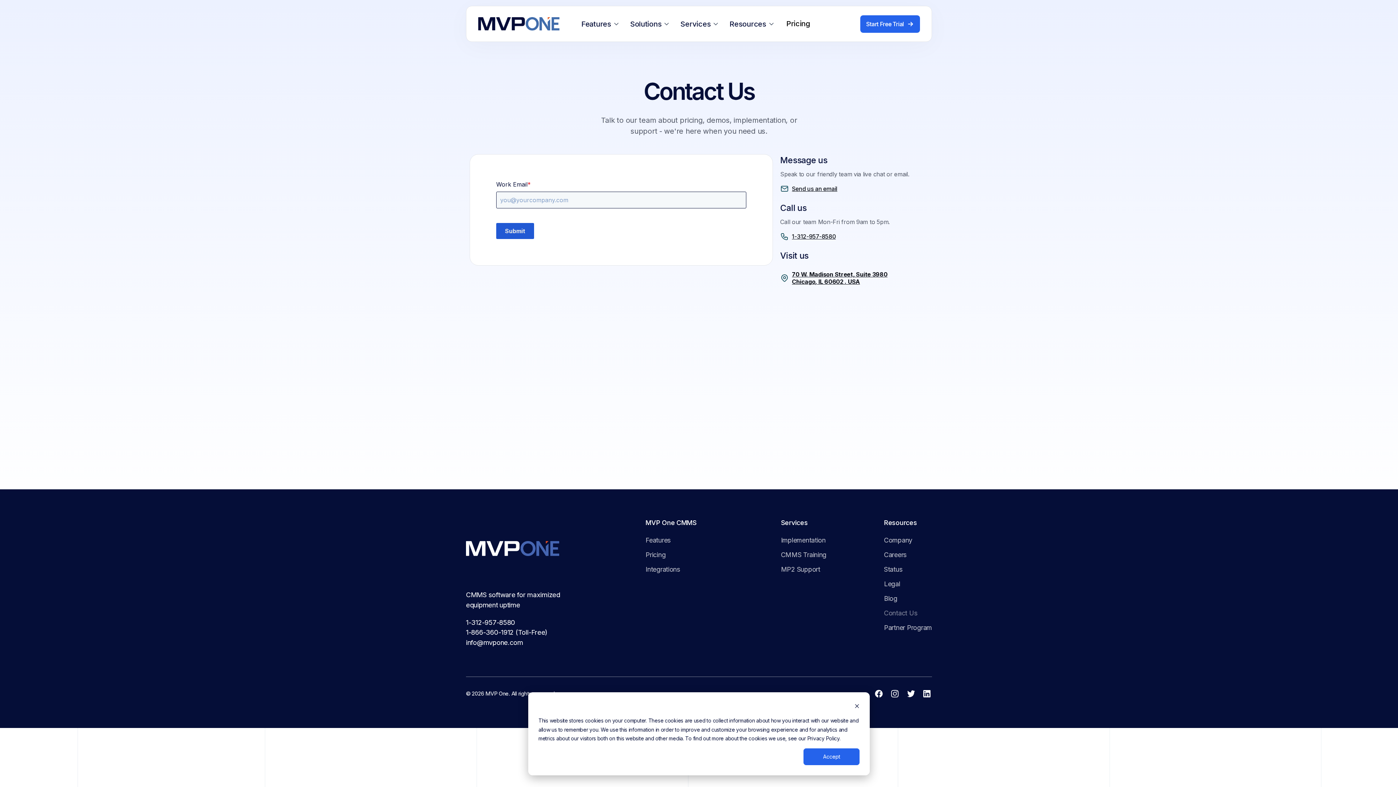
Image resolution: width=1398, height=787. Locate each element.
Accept (831, 756)
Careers (895, 555)
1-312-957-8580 (490, 622)
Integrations (662, 569)
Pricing (655, 555)
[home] (519, 24)
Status (893, 569)
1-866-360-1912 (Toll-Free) (507, 632)
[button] (601, 24)
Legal (892, 584)
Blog (890, 598)
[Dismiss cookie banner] (857, 707)
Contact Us (900, 613)
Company (898, 540)
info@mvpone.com (494, 642)
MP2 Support (800, 569)
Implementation (803, 540)
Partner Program (908, 627)
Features (658, 540)
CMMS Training (804, 555)
